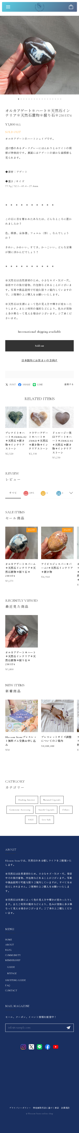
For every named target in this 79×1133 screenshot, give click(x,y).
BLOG (8, 950)
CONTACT (11, 990)
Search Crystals (46, 809)
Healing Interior (26, 800)
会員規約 (65, 1108)
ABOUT (9, 944)
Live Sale (46, 819)
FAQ (7, 985)
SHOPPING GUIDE (15, 980)
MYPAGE (12, 973)
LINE (40, 384)
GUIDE (11, 967)
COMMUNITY (13, 955)
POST (13, 384)
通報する (69, 384)
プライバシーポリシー (20, 1108)
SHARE (27, 384)
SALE (31, 819)
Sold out (39, 345)
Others (65, 809)
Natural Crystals (52, 800)
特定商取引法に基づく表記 (46, 1108)
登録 (68, 1028)
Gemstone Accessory (20, 809)
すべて (13, 493)
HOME (8, 939)
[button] (18, 99)
